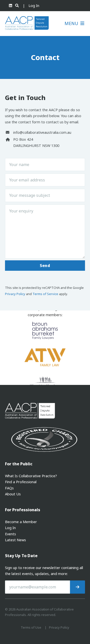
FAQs (9, 488)
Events (10, 534)
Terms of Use (31, 627)
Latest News (15, 540)
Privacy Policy (15, 294)
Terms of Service (45, 294)
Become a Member (21, 521)
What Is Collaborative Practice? (31, 476)
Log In (33, 5)
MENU (72, 23)
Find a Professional (20, 481)
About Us (13, 494)
